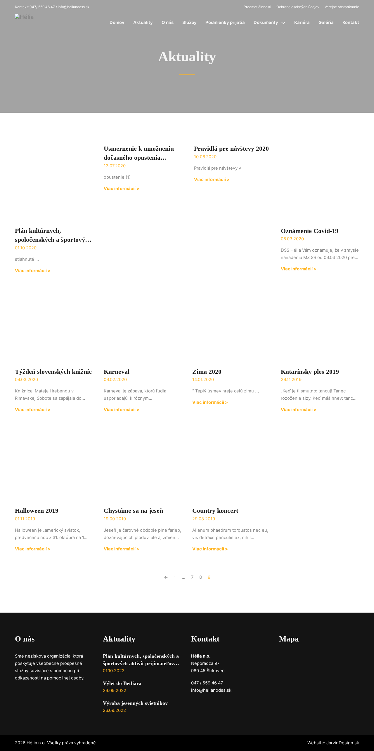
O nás (168, 22)
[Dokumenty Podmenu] (283, 23)
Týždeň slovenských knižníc (53, 371)
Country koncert (215, 510)
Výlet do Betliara (122, 683)
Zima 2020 (206, 371)
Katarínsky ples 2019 (310, 371)
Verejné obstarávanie (342, 7)
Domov (117, 22)
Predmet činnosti (257, 7)
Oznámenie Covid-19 (309, 230)
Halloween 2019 (36, 510)
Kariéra (302, 22)
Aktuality (143, 22)
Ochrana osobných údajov (297, 7)
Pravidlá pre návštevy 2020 (231, 148)
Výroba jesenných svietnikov (135, 703)
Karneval (116, 371)
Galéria (326, 22)
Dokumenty (266, 22)
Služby (189, 22)
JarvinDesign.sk (342, 742)
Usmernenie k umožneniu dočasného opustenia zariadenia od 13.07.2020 (139, 157)
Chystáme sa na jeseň (133, 510)
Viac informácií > (33, 270)
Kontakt (350, 22)
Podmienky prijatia (225, 22)
